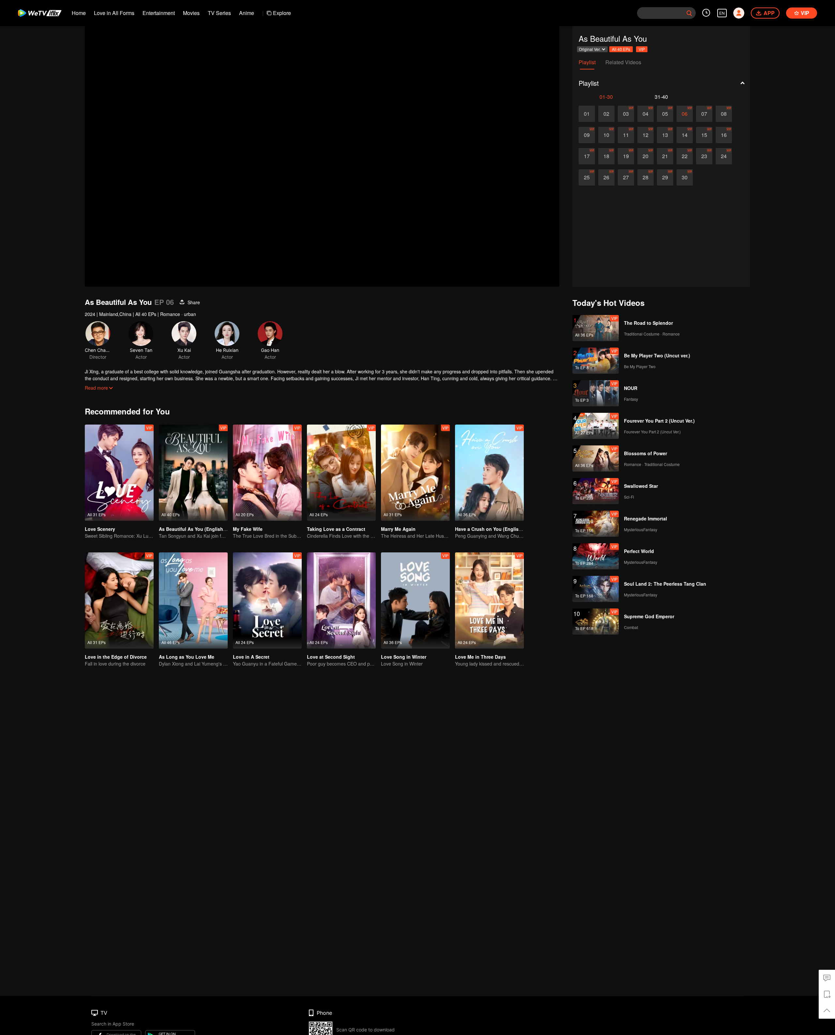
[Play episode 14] (684, 135)
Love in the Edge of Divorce (116, 656)
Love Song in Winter (403, 656)
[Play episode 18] (606, 156)
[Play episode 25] (587, 177)
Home (79, 13)
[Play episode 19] (626, 156)
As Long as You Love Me (186, 656)
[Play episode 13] (665, 135)
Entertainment (159, 13)
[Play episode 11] (626, 135)
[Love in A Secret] (267, 600)
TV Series (219, 13)
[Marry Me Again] (415, 473)
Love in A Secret (251, 656)
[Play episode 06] (684, 114)
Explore (282, 13)
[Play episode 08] (724, 114)
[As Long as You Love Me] (193, 600)
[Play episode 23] (704, 156)
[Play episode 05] (665, 114)
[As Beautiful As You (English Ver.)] (193, 473)
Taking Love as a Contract (336, 529)
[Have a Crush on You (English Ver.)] (489, 473)
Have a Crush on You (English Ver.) (493, 529)
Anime (246, 13)
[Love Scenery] (119, 473)
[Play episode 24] (724, 156)
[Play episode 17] (587, 156)
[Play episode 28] (645, 177)
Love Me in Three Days (480, 656)
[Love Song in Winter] (415, 600)
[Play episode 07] (704, 114)
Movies (191, 13)
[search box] (689, 13)
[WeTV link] (40, 13)
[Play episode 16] (724, 135)
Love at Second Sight (331, 656)
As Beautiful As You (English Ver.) (196, 529)
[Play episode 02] (606, 114)
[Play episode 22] (684, 156)
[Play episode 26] (606, 177)
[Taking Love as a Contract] (341, 473)
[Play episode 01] (587, 114)
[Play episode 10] (606, 135)
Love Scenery (100, 529)
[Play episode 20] (645, 156)
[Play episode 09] (587, 135)
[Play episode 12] (645, 135)
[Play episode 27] (626, 177)
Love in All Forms (114, 13)
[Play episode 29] (665, 177)
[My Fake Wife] (267, 473)
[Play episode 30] (684, 177)
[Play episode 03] (626, 114)
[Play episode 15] (704, 135)
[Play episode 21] (665, 156)
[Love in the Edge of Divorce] (119, 600)
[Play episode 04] (645, 114)
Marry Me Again (398, 529)
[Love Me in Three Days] (489, 600)
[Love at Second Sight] (341, 600)
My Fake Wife (248, 529)
